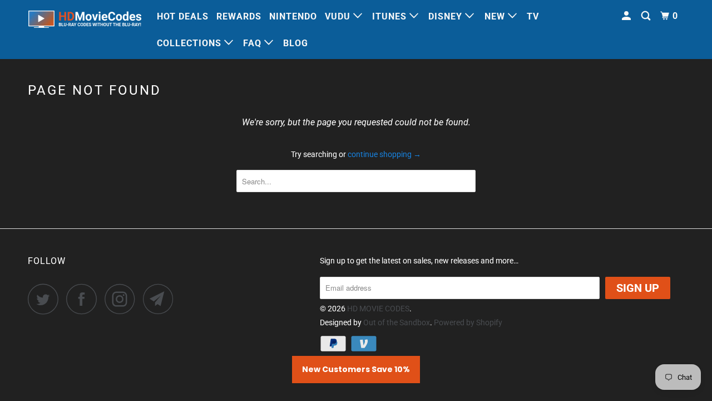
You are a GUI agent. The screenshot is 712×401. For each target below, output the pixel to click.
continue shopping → (384, 154)
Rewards (238, 16)
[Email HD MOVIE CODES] (161, 298)
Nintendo (293, 16)
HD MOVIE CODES (378, 308)
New (496, 16)
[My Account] (627, 16)
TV (533, 16)
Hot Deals (183, 16)
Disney (446, 16)
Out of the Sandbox (396, 322)
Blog (295, 43)
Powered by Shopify (468, 322)
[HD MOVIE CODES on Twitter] (46, 298)
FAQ (253, 43)
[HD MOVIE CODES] (85, 21)
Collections (190, 43)
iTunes (390, 16)
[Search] (647, 16)
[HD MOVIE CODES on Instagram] (123, 298)
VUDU (339, 16)
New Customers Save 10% (356, 369)
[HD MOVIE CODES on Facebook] (84, 298)
